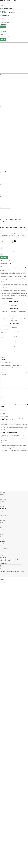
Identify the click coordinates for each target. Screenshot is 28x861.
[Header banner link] (14, 430)
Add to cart (4, 257)
